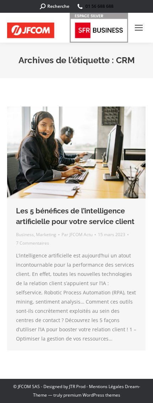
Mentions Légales (106, 386)
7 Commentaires (32, 243)
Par (77, 235)
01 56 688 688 (99, 6)
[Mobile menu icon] (139, 28)
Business (25, 235)
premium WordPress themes (91, 395)
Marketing (46, 235)
